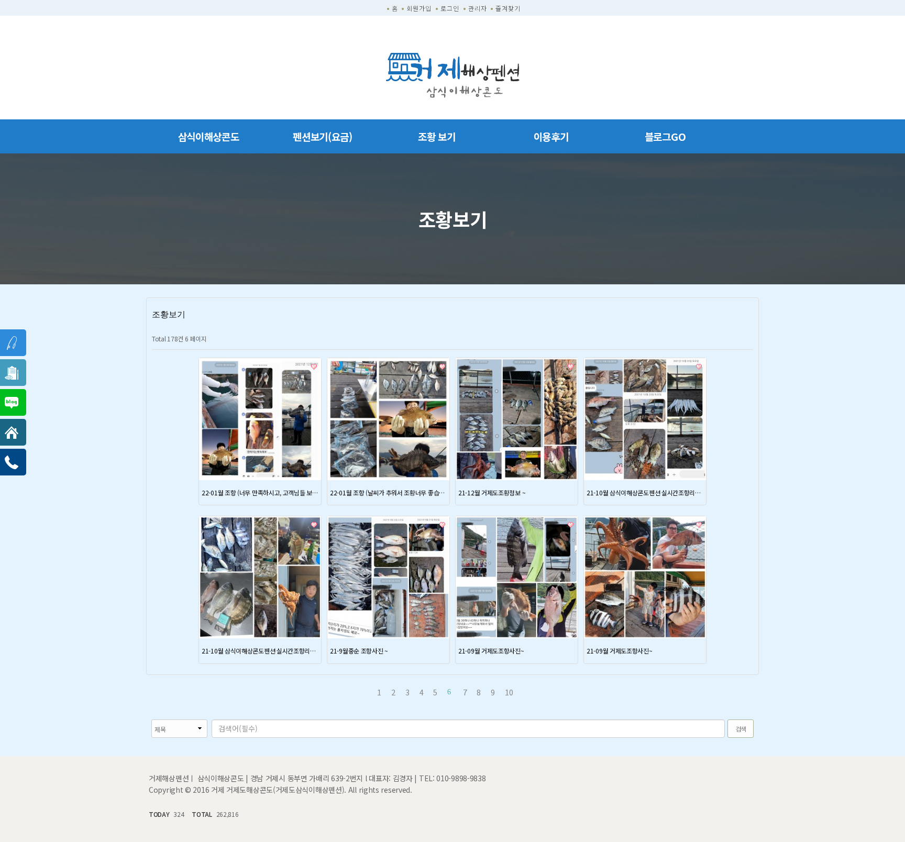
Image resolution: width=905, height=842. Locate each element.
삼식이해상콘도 (208, 136)
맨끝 (539, 692)
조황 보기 (437, 136)
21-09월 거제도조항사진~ (491, 650)
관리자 (477, 8)
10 (509, 691)
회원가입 (419, 8)
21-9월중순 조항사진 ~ (359, 650)
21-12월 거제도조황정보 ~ (491, 492)
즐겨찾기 (508, 8)
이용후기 (551, 136)
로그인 (449, 8)
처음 (365, 692)
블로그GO (665, 136)
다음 (525, 692)
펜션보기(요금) (322, 136)
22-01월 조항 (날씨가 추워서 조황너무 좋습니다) (388, 492)
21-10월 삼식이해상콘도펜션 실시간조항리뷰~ (645, 492)
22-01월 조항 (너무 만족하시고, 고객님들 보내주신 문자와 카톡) (260, 492)
